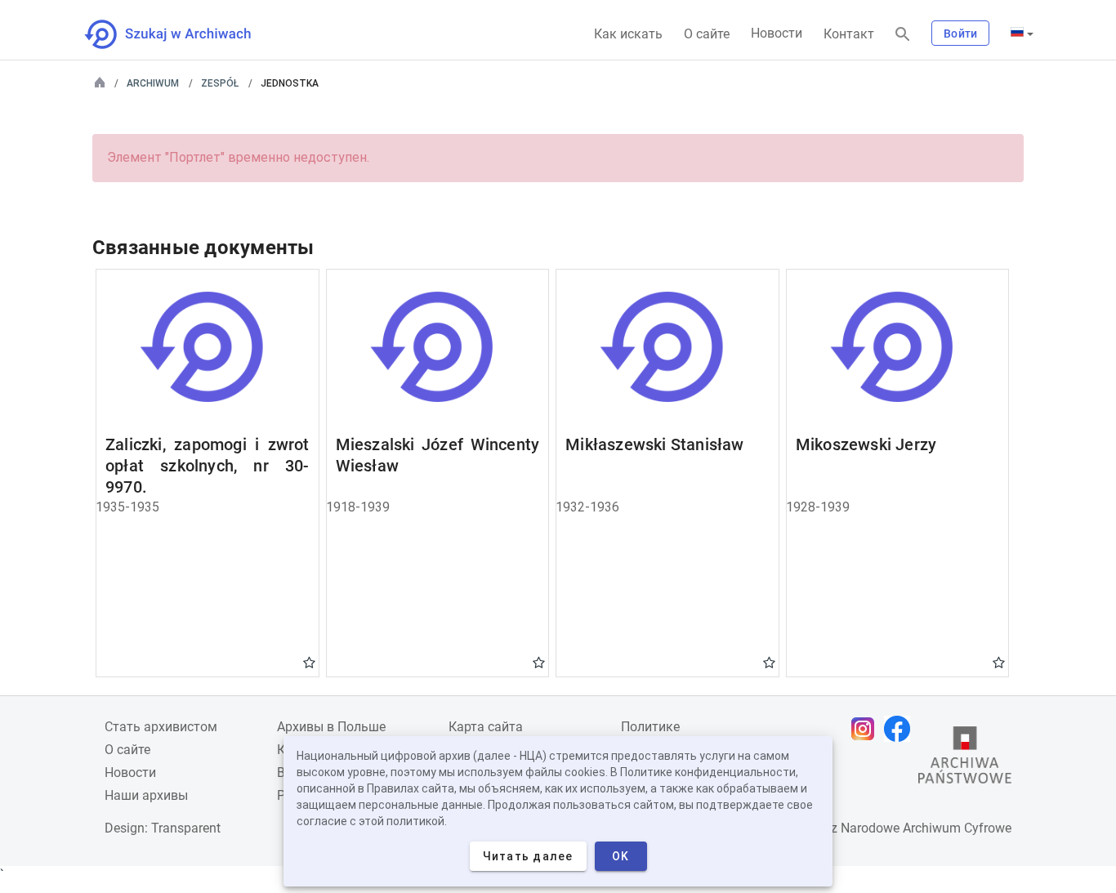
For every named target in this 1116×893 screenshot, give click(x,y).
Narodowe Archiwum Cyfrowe (926, 828)
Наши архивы (146, 795)
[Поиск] (903, 34)
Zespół (220, 83)
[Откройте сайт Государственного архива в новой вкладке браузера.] (964, 759)
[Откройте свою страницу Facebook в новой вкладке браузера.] (901, 729)
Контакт (849, 34)
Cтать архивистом (161, 726)
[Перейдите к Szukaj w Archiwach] (183, 34)
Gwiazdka (309, 662)
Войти (960, 33)
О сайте (707, 34)
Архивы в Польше (331, 726)
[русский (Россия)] (1022, 33)
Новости (776, 33)
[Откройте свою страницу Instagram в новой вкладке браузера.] (867, 729)
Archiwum (153, 83)
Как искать (628, 34)
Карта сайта (486, 726)
